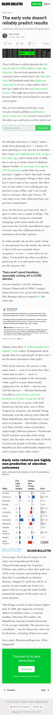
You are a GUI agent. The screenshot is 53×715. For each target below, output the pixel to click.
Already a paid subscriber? (26, 676)
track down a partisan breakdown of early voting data (21, 397)
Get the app (38, 707)
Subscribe (36, 4)
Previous (11, 690)
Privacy (24, 701)
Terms (30, 701)
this (38, 297)
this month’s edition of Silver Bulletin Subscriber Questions (24, 68)
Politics (7, 12)
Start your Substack (21, 707)
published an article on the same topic (23, 114)
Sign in (47, 4)
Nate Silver (14, 34)
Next (43, 690)
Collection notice (41, 701)
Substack (15, 712)
